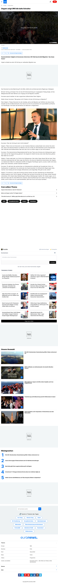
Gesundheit (32, 551)
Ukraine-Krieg (30, 517)
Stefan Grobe (5, 47)
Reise (2, 554)
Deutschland (40, 527)
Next (2, 551)
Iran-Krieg (19, 517)
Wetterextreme (29, 531)
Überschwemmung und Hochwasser (34, 524)
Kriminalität (17, 527)
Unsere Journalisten (5, 560)
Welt (31, 546)
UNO (4, 201)
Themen (3, 542)
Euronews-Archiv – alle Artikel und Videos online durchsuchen (41, 561)
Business (3, 549)
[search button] (39, 508)
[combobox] (29, 508)
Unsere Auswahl (8, 349)
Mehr (2, 570)
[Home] (1, 5)
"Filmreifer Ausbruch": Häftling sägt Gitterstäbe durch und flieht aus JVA (18, 196)
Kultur (31, 554)
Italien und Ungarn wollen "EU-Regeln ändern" (12, 193)
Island (39, 517)
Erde (31, 549)
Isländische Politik (28, 527)
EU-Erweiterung (16, 521)
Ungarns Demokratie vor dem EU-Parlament (11, 189)
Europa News (10, 5)
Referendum (18, 524)
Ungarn (24, 201)
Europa (5, 5)
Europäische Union (13, 201)
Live (55, 1)
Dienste (3, 566)
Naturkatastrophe (41, 521)
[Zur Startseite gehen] (5, 1)
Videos (2, 557)
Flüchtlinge (33, 201)
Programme (32, 557)
